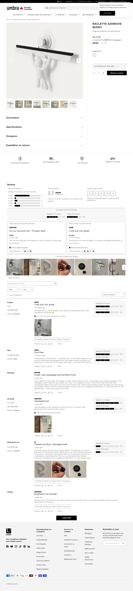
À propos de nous (85, 1)
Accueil (8, 19)
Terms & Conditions (43, 561)
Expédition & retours (71, 540)
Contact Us (67, 555)
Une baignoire (88, 15)
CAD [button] (61, 1)
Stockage (73, 15)
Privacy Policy (41, 565)
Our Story (39, 536)
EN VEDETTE (18, 15)
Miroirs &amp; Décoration (39, 15)
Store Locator (89, 553)
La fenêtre (59, 15)
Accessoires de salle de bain (18, 19)
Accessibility (89, 564)
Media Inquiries (90, 549)
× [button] (129, 4)
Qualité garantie (69, 551)
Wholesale (88, 533)
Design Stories (41, 552)
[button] (109, 40)
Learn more (107, 13)
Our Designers (41, 544)
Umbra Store (40, 548)
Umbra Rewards (41, 540)
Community (40, 556)
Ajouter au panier (116, 73)
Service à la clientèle (118, 1)
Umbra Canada (14, 584)
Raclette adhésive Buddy (33, 19)
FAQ (65, 536)
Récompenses (100, 1)
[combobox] (73, 8)
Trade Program (90, 538)
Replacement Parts (70, 559)
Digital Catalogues (42, 569)
